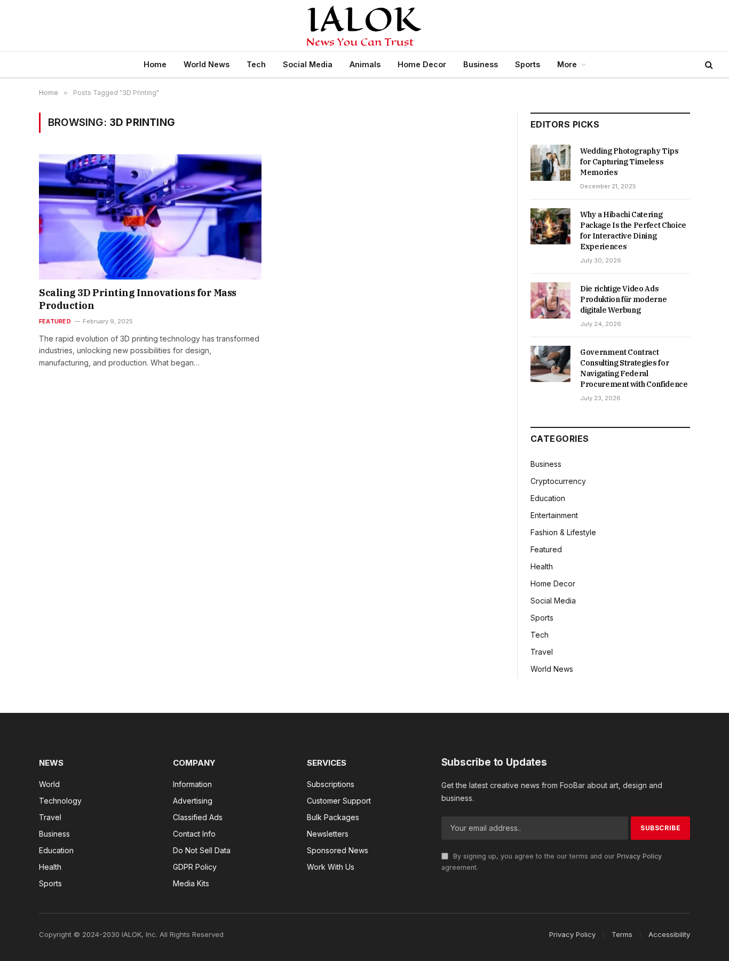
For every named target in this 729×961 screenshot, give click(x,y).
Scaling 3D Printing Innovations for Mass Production (137, 299)
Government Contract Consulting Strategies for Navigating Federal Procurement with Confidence (634, 368)
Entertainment (554, 515)
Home (155, 64)
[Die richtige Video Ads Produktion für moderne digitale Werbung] (550, 300)
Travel (541, 651)
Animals (365, 64)
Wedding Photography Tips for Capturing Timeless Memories (629, 161)
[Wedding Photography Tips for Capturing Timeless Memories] (550, 163)
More (567, 64)
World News (206, 64)
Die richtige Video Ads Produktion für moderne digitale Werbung (623, 299)
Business (480, 64)
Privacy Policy (639, 856)
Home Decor (422, 64)
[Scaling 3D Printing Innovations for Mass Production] (150, 216)
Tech (256, 64)
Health (541, 566)
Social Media (307, 64)
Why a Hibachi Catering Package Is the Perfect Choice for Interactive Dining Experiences (633, 230)
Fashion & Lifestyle (563, 532)
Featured (55, 321)
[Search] (708, 65)
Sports (527, 64)
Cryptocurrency (558, 481)
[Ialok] (365, 25)
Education (547, 498)
